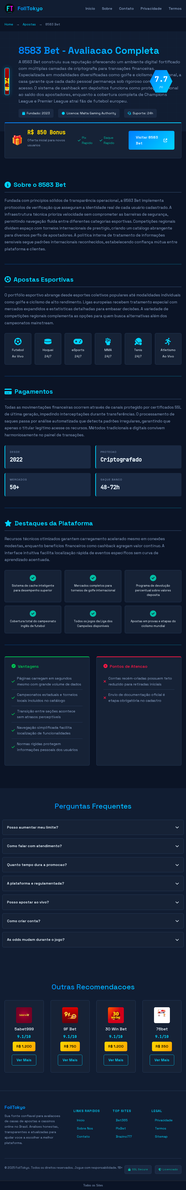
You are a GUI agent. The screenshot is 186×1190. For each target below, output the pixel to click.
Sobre (107, 8)
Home (9, 24)
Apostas (29, 24)
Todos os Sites (93, 1185)
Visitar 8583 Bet (147, 140)
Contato (126, 8)
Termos (175, 8)
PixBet (121, 1128)
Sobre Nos (85, 1128)
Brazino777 (124, 1136)
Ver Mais (24, 1060)
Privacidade (151, 8)
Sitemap (161, 1136)
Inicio (90, 8)
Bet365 (122, 1120)
